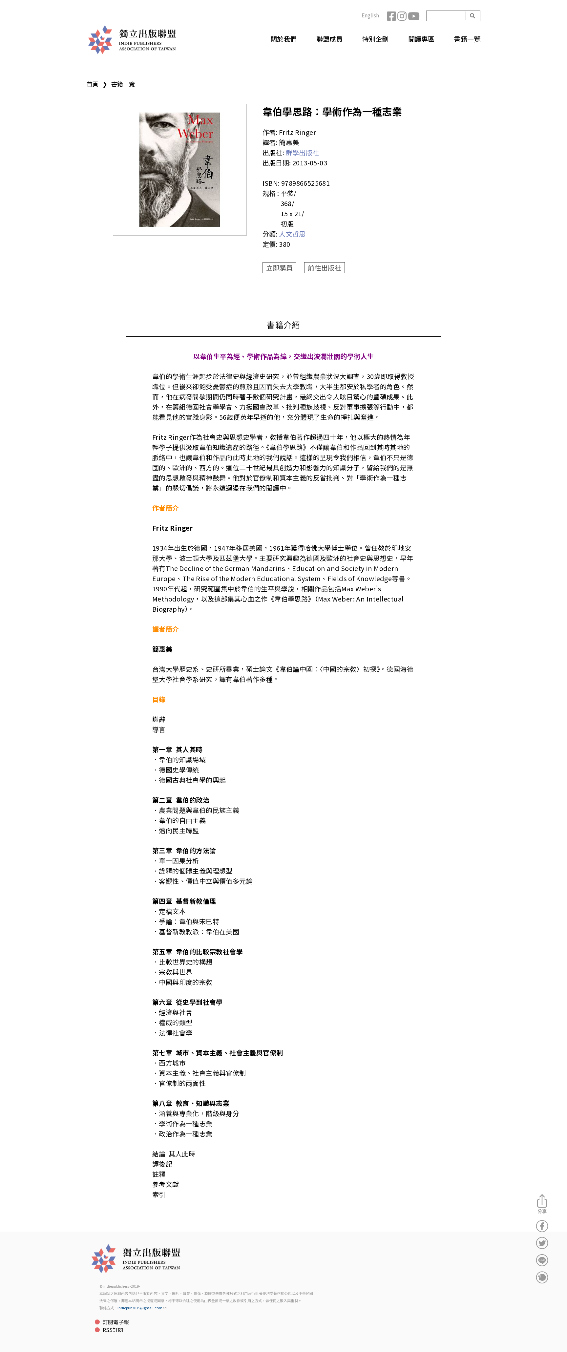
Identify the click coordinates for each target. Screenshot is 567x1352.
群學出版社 (302, 152)
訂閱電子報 (116, 1322)
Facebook (392, 16)
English (370, 15)
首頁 (92, 83)
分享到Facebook (542, 1226)
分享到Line (542, 1260)
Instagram (402, 16)
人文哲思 (292, 234)
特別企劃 (375, 39)
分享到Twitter (542, 1243)
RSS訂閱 (113, 1330)
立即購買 (279, 267)
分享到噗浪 (542, 1277)
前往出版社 (324, 267)
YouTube (413, 16)
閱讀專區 (421, 39)
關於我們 (283, 39)
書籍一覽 (467, 39)
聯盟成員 (329, 39)
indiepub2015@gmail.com (139, 1307)
